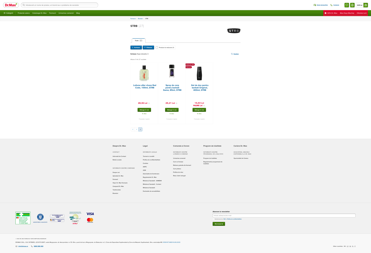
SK (350, 246)
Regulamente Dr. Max (150, 177)
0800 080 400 (38, 246)
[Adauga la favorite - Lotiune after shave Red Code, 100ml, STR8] (156, 65)
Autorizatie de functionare (151, 174)
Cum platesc (177, 168)
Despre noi (116, 172)
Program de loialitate (210, 158)
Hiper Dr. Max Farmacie (120, 183)
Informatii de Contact (119, 156)
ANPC (145, 167)
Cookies (145, 163)
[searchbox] (59, 5)
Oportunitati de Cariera (241, 158)
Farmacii (52, 13)
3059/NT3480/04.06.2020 (171, 242)
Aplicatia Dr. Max (118, 176)
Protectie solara (24, 13)
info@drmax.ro (23, 246)
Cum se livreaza (178, 162)
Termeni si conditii (148, 156)
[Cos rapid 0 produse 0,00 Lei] (365, 5)
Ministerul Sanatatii (149, 187)
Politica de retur (178, 172)
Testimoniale (117, 190)
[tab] (138, 40)
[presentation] (144, 73)
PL (353, 246)
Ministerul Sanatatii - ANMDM (152, 180)
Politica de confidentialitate (151, 160)
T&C (224, 219)
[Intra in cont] (352, 5)
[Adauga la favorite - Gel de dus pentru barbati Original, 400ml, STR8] (211, 65)
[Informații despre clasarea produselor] (148, 53)
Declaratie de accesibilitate (151, 191)
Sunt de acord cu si (228, 219)
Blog (78, 13)
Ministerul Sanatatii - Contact (152, 184)
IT (355, 246)
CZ (347, 246)
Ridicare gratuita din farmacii (182, 165)
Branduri (115, 193)
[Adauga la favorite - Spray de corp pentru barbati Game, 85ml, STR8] (183, 65)
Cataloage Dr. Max (39, 13)
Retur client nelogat (179, 175)
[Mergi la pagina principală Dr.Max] (11, 5)
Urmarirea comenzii (66, 13)
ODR (144, 170)
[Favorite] (347, 5)
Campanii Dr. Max (118, 186)
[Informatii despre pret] (149, 103)
